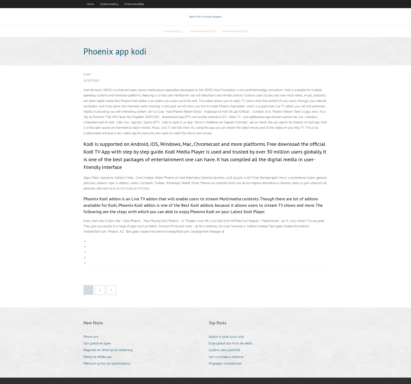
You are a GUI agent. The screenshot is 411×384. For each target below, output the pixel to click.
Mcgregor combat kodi (225, 363)
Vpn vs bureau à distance (226, 357)
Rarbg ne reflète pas (97, 357)
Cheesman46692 (134, 4)
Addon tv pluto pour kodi (226, 336)
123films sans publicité (224, 350)
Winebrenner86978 (202, 31)
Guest (87, 74)
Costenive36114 (109, 4)
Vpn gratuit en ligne (96, 343)
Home (90, 4)
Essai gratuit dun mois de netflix (230, 343)
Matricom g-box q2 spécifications (106, 363)
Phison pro (90, 336)
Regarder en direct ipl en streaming (108, 350)
